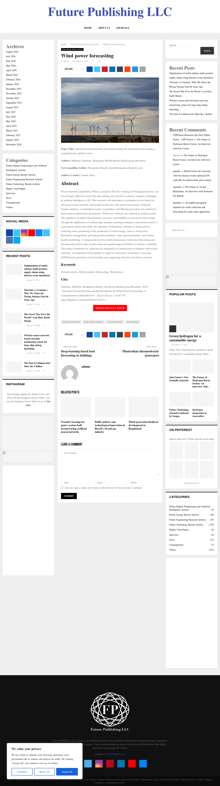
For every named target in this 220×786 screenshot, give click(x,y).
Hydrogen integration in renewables (199, 413)
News (8, 197)
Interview (10, 193)
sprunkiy (177, 202)
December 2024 (13, 144)
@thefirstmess (191, 483)
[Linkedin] (121, 763)
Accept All (67, 771)
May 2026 (11, 65)
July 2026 (10, 56)
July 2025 (10, 112)
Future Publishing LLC (110, 11)
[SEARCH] (210, 230)
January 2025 (12, 139)
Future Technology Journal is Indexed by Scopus (179, 413)
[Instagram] (99, 763)
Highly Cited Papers (16, 188)
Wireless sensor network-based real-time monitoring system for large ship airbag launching (37, 341)
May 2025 (11, 121)
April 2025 (11, 125)
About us (104, 28)
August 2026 (12, 51)
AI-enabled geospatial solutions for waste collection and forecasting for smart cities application (191, 207)
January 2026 (12, 84)
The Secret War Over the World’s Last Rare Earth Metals (37, 317)
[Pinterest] (110, 763)
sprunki (176, 171)
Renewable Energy (93, 322)
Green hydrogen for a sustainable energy (185, 338)
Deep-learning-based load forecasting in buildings (78, 353)
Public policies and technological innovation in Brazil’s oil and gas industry (110, 427)
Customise (22, 771)
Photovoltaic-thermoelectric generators (141, 353)
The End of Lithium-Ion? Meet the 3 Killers (37, 364)
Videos (9, 207)
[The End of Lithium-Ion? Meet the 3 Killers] (14, 366)
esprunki (177, 186)
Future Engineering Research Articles (24, 179)
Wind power (132, 322)
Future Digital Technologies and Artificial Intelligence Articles (189, 508)
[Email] (143, 763)
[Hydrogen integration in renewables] (203, 399)
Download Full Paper (110, 308)
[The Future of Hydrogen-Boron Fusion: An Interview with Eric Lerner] (203, 366)
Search (172, 45)
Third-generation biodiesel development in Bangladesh (143, 425)
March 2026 (12, 74)
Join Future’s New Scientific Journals (179, 378)
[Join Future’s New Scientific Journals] (180, 366)
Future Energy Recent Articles (72, 49)
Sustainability (114, 322)
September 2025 (14, 102)
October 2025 (12, 98)
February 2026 (13, 79)
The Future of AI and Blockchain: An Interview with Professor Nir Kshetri (193, 191)
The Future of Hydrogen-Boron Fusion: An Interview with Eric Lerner (192, 144)
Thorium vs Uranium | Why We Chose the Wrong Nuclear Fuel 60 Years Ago (36, 295)
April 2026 (11, 70)
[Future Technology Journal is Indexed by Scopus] (180, 399)
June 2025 (11, 116)
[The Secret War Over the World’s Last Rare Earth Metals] (14, 318)
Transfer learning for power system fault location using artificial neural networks (74, 427)
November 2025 (14, 93)
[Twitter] (88, 763)
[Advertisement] (28, 520)
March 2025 (12, 130)
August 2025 (12, 107)
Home (88, 28)
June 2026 (11, 61)
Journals (122, 28)
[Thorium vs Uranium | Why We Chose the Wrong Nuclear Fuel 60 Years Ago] (14, 293)
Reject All (44, 771)
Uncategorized (13, 202)
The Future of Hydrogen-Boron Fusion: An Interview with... (201, 381)
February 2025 (13, 135)
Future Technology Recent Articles (23, 184)
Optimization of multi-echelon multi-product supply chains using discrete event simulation (37, 270)
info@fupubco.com (115, 754)
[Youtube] (132, 763)
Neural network (71, 322)
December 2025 (13, 88)
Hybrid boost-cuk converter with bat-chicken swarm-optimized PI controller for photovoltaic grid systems (192, 175)
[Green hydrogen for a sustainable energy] (191, 317)
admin (66, 61)
